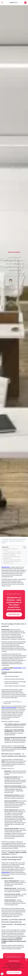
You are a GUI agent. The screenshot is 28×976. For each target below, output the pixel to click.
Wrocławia (13, 707)
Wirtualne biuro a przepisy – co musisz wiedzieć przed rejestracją (12, 554)
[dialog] (2, 974)
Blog (10, 539)
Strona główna (4, 539)
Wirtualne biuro (14, 252)
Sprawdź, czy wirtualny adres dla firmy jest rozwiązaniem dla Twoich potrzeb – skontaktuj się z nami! (12, 561)
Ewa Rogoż (16, 280)
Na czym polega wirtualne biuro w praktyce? (10, 549)
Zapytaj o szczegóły (14, 972)
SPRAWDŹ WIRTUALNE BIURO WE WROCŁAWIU (14, 614)
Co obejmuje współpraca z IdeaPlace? (13, 552)
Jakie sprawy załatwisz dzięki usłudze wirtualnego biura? (11, 557)
